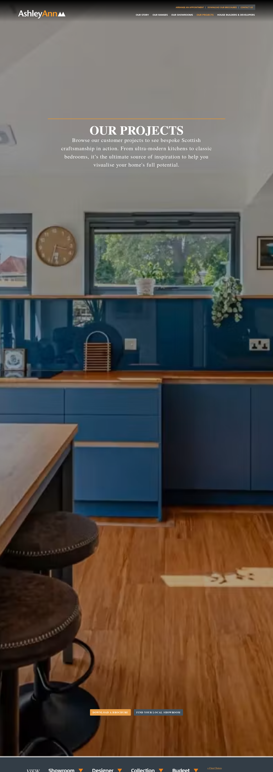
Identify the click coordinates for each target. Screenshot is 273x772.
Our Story (142, 14)
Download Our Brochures (222, 7)
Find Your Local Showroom (158, 712)
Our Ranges (160, 14)
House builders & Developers (236, 14)
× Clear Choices (214, 767)
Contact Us (247, 7)
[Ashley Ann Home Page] (42, 17)
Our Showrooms (182, 14)
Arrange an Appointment (190, 7)
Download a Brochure (110, 712)
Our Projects (205, 14)
